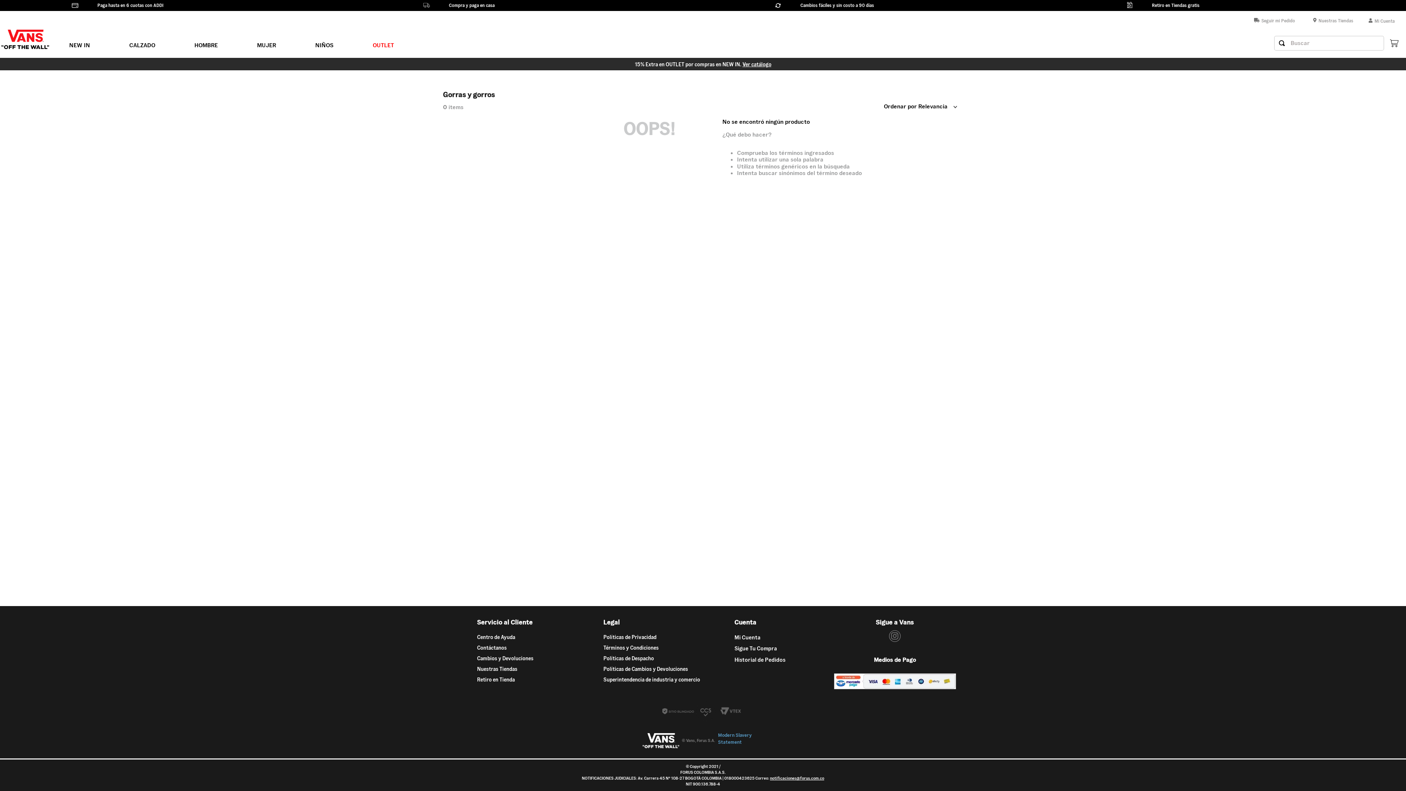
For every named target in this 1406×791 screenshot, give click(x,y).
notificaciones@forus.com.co (797, 778)
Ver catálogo (757, 64)
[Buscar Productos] (1282, 43)
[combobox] (1329, 43)
